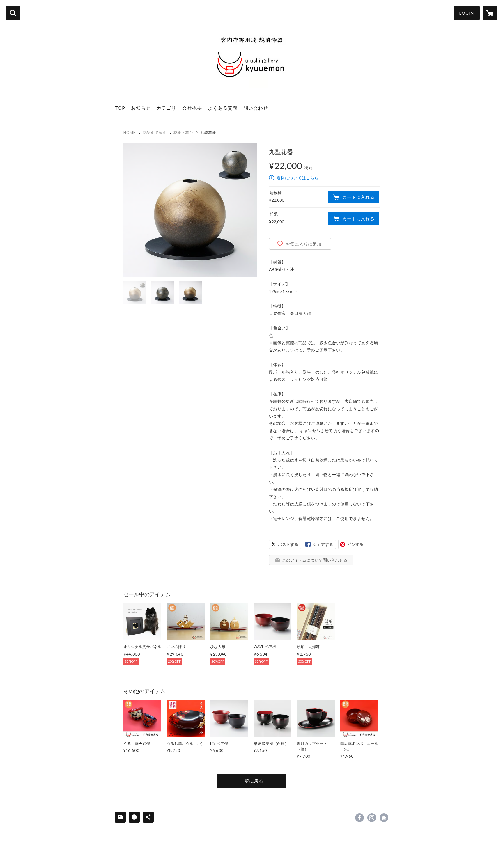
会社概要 (192, 108)
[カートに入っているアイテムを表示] (490, 13)
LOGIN (466, 12)
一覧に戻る (251, 781)
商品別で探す (155, 132)
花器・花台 (183, 132)
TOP (120, 108)
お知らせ (141, 108)
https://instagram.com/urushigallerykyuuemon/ (371, 817)
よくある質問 (223, 108)
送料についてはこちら (297, 177)
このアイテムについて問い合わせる (314, 560)
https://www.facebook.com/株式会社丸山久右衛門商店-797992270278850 (359, 817)
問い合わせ (255, 108)
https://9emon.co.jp (384, 817)
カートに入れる (358, 197)
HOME (129, 132)
